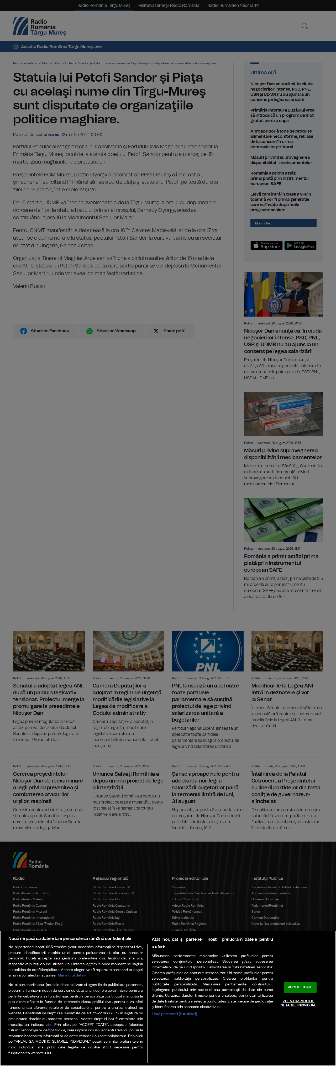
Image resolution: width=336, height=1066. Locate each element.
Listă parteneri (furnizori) (174, 1014)
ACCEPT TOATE (300, 987)
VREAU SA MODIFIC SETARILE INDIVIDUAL (298, 1003)
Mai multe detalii (72, 975)
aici (48, 1025)
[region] (168, 998)
